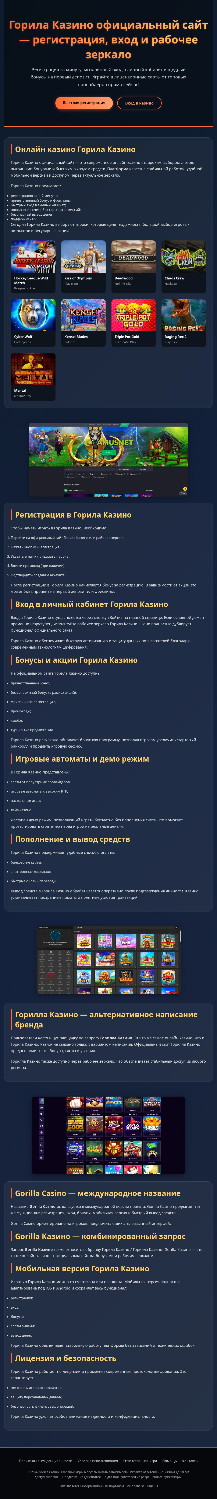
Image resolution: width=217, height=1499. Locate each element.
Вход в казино (139, 103)
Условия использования (98, 1461)
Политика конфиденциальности (45, 1461)
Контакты (190, 1461)
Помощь (169, 1461)
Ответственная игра (140, 1461)
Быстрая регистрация (84, 102)
